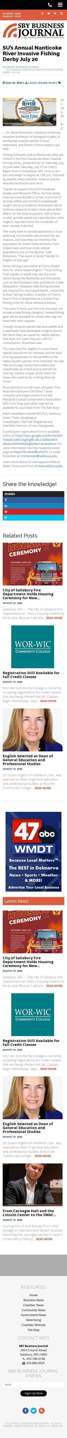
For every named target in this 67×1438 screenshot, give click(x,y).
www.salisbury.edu (50, 466)
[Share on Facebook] (5, 500)
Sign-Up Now (34, 1393)
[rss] (55, 13)
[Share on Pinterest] (5, 512)
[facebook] (42, 13)
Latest (32, 82)
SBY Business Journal (37, 1423)
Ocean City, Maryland (50, 1425)
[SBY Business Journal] (33, 30)
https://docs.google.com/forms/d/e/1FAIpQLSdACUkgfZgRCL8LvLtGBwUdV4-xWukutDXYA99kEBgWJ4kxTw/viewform (33, 440)
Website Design (22, 1425)
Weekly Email (46, 82)
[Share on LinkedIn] (5, 506)
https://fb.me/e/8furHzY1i (31, 452)
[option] (33, 852)
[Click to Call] (51, 5)
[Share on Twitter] (5, 517)
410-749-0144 (35, 1359)
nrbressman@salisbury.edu (38, 456)
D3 (35, 1425)
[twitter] (49, 13)
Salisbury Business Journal (21, 67)
